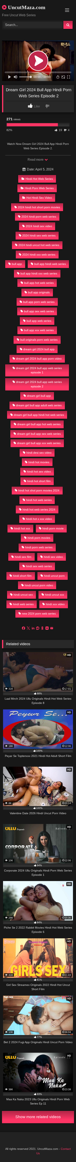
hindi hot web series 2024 (38, 509)
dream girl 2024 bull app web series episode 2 (39, 384)
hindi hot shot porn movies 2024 (38, 490)
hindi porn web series (38, 547)
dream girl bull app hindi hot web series (39, 414)
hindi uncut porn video (39, 585)
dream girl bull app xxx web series (39, 443)
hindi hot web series (39, 500)
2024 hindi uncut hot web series (38, 245)
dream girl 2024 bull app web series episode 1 (39, 370)
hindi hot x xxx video (39, 518)
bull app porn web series (39, 302)
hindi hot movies (38, 462)
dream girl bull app (39, 395)
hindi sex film (23, 556)
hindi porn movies (39, 537)
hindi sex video (53, 556)
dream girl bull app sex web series (39, 433)
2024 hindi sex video (39, 226)
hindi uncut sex (23, 594)
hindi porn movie (53, 528)
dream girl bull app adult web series (39, 405)
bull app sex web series (39, 311)
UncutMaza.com (25, 7)
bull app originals (39, 292)
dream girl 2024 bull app (39, 349)
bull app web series (39, 320)
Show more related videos (38, 1117)
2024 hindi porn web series (38, 216)
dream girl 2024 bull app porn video (39, 358)
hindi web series (23, 604)
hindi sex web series (39, 566)
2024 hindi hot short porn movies (39, 207)
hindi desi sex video (38, 452)
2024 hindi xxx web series (38, 254)
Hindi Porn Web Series (39, 188)
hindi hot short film (39, 481)
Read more (36, 159)
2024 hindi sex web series (39, 235)
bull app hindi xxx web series (38, 273)
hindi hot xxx (22, 528)
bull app (17, 264)
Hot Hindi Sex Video (39, 197)
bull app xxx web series (39, 330)
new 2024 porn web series (39, 613)
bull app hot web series (39, 282)
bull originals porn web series (39, 339)
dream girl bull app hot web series (39, 424)
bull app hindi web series (50, 264)
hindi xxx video (55, 604)
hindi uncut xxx (54, 594)
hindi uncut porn (54, 575)
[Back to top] (63, 1150)
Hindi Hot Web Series (39, 178)
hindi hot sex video (39, 471)
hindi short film (22, 575)
